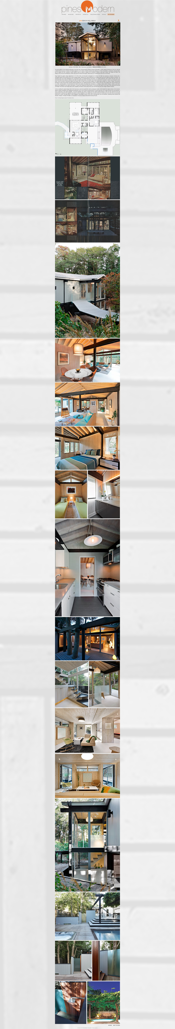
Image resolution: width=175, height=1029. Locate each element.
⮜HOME (110, 1025)
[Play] (118, 20)
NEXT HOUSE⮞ (116, 1025)
